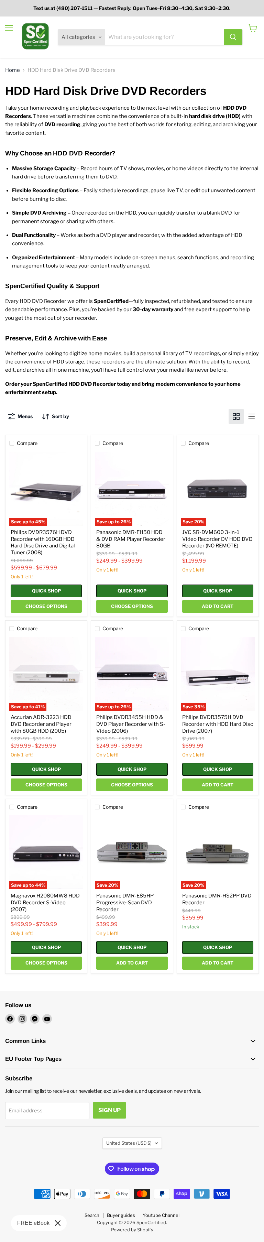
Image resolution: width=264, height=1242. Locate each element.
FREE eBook (33, 1223)
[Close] (57, 1223)
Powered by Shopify (132, 1229)
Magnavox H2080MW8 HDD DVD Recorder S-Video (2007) (45, 902)
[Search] (233, 37)
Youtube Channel (161, 1215)
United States (129, 1143)
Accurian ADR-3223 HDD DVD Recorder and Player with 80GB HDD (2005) (41, 724)
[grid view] (236, 416)
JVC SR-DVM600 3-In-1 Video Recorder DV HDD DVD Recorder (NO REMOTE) (217, 539)
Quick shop (46, 590)
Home (12, 70)
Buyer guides (121, 1215)
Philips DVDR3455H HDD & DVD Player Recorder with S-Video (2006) (130, 724)
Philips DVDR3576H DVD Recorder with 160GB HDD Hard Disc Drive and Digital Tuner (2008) (43, 542)
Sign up (109, 1110)
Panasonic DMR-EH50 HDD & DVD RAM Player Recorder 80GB (130, 539)
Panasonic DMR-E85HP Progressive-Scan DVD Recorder (125, 902)
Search (92, 1215)
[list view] (251, 416)
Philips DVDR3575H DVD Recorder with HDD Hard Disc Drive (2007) (217, 724)
